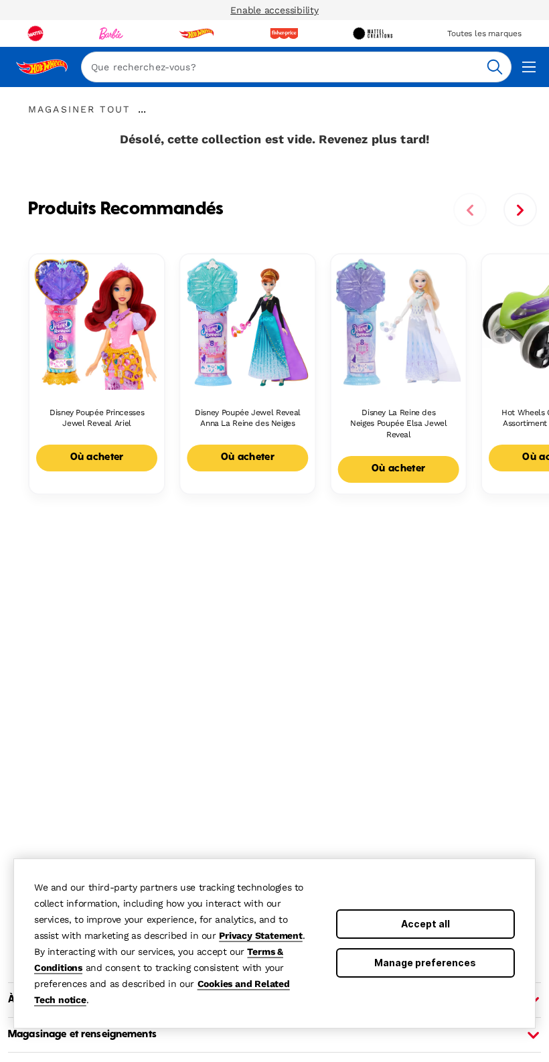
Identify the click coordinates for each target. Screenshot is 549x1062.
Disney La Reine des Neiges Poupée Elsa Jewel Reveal (398, 424)
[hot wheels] (196, 33)
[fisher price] (283, 33)
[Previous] (470, 209)
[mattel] (35, 33)
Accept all (425, 923)
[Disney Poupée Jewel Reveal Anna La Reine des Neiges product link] (247, 321)
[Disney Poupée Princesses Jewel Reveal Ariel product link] (96, 321)
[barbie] (111, 33)
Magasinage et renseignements (82, 1034)
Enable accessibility (274, 10)
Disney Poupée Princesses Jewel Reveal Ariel (97, 418)
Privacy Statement (261, 935)
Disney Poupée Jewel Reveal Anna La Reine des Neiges (248, 418)
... (142, 109)
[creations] (372, 33)
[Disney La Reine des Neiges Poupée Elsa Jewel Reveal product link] (398, 321)
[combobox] (296, 67)
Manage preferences (425, 962)
